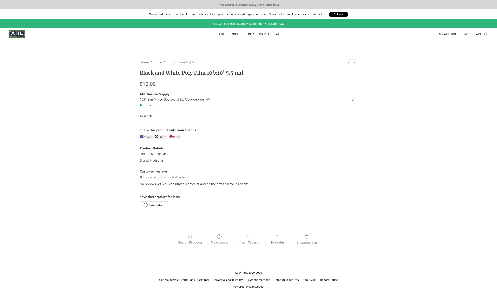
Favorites (277, 242)
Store (221, 34)
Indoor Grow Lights (181, 62)
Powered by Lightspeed (248, 286)
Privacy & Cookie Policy (228, 280)
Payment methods (258, 280)
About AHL (309, 280)
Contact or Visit (258, 34)
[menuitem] (349, 62)
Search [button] (466, 34)
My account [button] (448, 34)
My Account (219, 242)
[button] (338, 14)
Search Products (190, 242)
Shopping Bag (307, 242)
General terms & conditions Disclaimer (184, 280)
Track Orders (248, 242)
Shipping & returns (286, 280)
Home (144, 62)
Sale (278, 34)
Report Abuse (329, 280)
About (236, 34)
